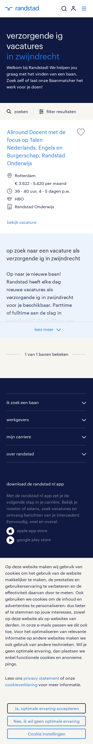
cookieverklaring (21, 684)
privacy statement (41, 678)
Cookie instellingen (46, 733)
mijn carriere (18, 436)
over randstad (20, 453)
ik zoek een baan (22, 402)
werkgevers (17, 419)
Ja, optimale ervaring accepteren (46, 708)
